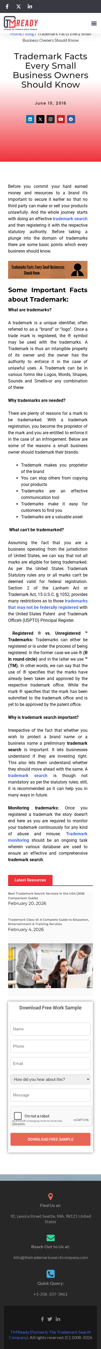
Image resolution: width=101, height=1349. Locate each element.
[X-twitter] (40, 119)
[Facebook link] (42, 1319)
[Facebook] (71, 119)
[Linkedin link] (58, 1319)
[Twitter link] (49, 1319)
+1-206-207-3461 (50, 1293)
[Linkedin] (30, 119)
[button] (93, 23)
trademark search (70, 218)
